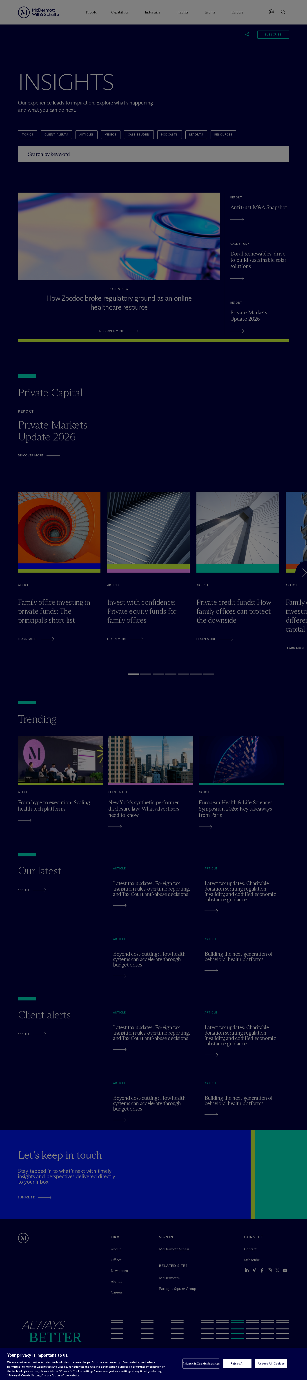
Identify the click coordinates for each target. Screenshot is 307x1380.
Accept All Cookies (271, 1363)
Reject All (237, 1363)
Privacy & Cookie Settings (201, 1363)
